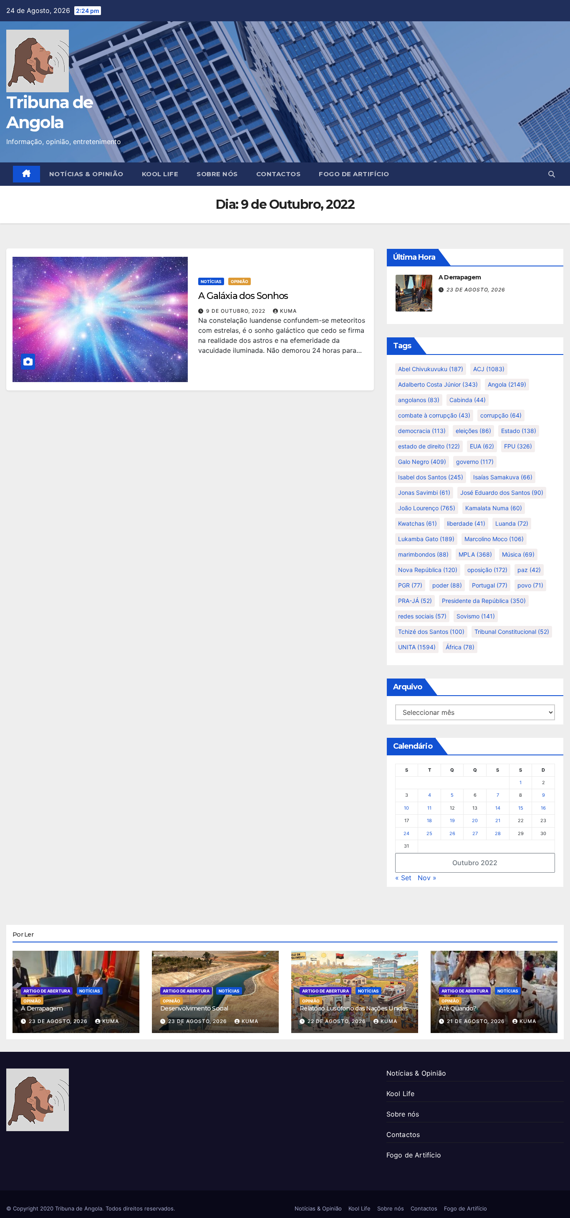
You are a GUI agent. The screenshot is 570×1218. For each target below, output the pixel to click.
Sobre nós (217, 174)
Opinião (239, 281)
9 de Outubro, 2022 (236, 311)
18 (429, 820)
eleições (473, 430)
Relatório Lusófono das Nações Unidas (354, 1008)
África (460, 647)
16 (543, 808)
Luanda (511, 523)
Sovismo (476, 616)
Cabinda (467, 399)
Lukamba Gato (426, 538)
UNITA (417, 647)
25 (429, 833)
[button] (551, 174)
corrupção (501, 415)
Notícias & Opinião (86, 174)
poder (447, 585)
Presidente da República (484, 600)
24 (406, 833)
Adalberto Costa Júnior (438, 384)
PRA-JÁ (415, 600)
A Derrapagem (460, 277)
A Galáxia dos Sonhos (243, 295)
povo (530, 585)
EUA (482, 446)
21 (497, 820)
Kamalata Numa (493, 508)
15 (520, 808)
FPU (518, 446)
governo (475, 461)
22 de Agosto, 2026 (338, 1021)
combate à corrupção (434, 415)
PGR (410, 585)
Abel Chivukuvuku (430, 368)
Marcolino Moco (494, 538)
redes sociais (422, 616)
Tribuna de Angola (49, 112)
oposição (487, 569)
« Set (403, 878)
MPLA (475, 554)
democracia (422, 430)
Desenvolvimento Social (194, 1008)
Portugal (489, 585)
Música (518, 554)
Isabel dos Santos (430, 477)
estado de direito (429, 446)
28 (498, 833)
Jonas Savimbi (424, 492)
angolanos (418, 399)
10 (406, 808)
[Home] (26, 174)
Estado (518, 430)
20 (475, 820)
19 (452, 820)
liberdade (466, 523)
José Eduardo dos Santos (501, 492)
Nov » (427, 878)
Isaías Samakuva (502, 477)
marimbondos (423, 554)
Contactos (278, 174)
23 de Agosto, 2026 (475, 289)
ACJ (488, 368)
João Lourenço (426, 508)
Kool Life (160, 174)
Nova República (427, 569)
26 (452, 833)
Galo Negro (422, 461)
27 (475, 833)
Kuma (288, 311)
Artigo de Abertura (46, 990)
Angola (507, 384)
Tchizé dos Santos (431, 631)
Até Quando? (457, 1008)
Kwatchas (417, 523)
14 (497, 808)
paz (529, 569)
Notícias (211, 281)
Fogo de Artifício (354, 174)
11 (429, 808)
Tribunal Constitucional (511, 631)
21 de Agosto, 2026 (477, 1021)
